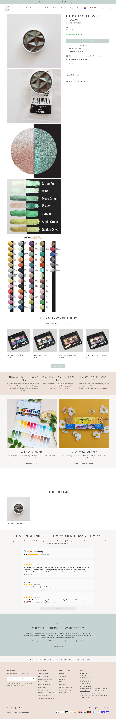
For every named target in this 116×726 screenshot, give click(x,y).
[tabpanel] (58, 348)
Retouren (62, 679)
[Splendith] (7, 8)
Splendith (14, 712)
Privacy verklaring (65, 690)
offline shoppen (85, 691)
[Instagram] (15, 708)
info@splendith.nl (65, 659)
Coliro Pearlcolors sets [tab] (51, 323)
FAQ (60, 682)
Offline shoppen (43, 687)
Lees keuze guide (31, 463)
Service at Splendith (44, 682)
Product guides (43, 690)
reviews (67, 386)
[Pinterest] (12, 708)
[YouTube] (19, 708)
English (89, 708)
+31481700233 (86, 659)
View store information (76, 51)
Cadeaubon (63, 693)
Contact (61, 674)
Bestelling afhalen (44, 684)
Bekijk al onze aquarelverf (84, 463)
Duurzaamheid (43, 676)
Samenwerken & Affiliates (46, 693)
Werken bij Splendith (44, 695)
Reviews (62, 684)
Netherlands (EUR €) (92, 8)
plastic (36, 386)
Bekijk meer (58, 366)
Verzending (62, 676)
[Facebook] (8, 708)
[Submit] (33, 679)
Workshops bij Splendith (46, 698)
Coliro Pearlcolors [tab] (66, 323)
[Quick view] (27, 350)
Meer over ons (58, 646)
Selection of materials (45, 679)
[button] (111, 8)
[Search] (103, 8)
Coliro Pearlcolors (75, 23)
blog (69, 384)
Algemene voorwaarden (66, 687)
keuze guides (60, 384)
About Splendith (43, 674)
